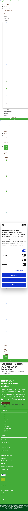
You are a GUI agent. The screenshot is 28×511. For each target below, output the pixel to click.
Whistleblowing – (9, 508)
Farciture (5, 100)
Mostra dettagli (19, 270)
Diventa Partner (5, 357)
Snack (4, 69)
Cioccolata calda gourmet (10, 107)
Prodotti (6, 20)
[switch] (24, 255)
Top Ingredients (8, 111)
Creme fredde (6, 62)
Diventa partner (14, 119)
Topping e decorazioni (8, 93)
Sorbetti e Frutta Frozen (9, 78)
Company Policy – (21, 507)
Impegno (6, 113)
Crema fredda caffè (8, 53)
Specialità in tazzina (8, 44)
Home (5, 16)
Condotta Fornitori (18, 508)
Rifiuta (14, 284)
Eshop (14, 117)
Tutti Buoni (6, 86)
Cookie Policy (13, 507)
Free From (6, 109)
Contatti (6, 115)
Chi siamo (6, 18)
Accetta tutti (14, 275)
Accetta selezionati (14, 280)
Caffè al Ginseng (7, 27)
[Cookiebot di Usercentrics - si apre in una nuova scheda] (20, 225)
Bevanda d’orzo (7, 34)
